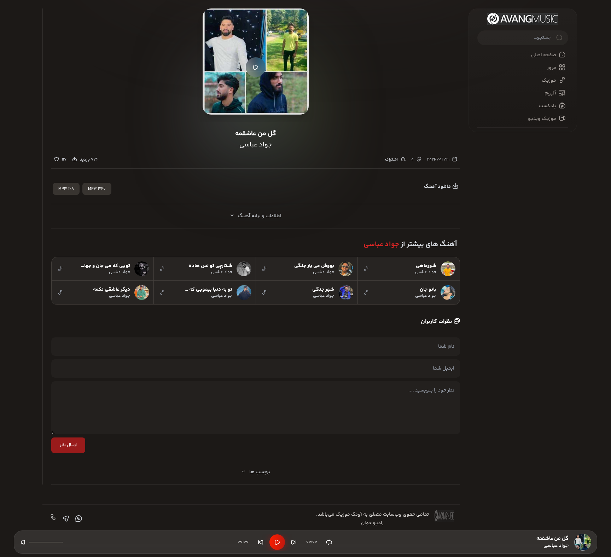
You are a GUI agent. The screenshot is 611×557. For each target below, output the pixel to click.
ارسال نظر (68, 445)
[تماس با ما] (52, 519)
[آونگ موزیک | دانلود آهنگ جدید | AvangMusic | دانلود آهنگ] (522, 19)
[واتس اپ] (78, 519)
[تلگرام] (65, 519)
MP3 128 (66, 189)
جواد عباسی (381, 244)
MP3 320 (97, 189)
